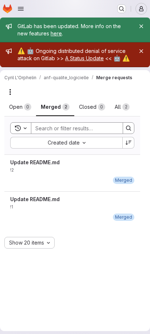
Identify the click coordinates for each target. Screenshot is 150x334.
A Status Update (84, 58)
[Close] (141, 26)
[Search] (128, 128)
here (56, 33)
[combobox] (66, 143)
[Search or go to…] (121, 8)
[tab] (20, 107)
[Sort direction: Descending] (128, 143)
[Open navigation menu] (21, 9)
